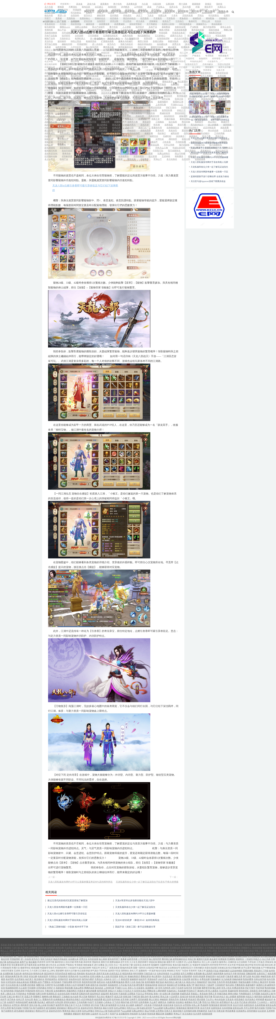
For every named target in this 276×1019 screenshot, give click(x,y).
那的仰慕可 (91, 53)
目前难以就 (50, 67)
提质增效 (155, 55)
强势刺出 (109, 70)
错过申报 (75, 61)
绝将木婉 (188, 50)
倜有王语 (227, 50)
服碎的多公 (161, 50)
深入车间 (64, 58)
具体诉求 (118, 58)
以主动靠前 (50, 55)
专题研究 (190, 58)
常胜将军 (207, 70)
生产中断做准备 (112, 67)
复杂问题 (162, 58)
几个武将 (170, 67)
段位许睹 (175, 50)
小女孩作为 (212, 61)
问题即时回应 (146, 58)
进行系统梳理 (118, 61)
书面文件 (66, 64)
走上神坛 (196, 67)
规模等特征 (147, 61)
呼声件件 (229, 58)
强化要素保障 (122, 55)
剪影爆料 (209, 67)
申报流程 (62, 61)
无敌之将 (220, 70)
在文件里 (49, 61)
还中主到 (64, 53)
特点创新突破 (51, 70)
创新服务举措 (105, 55)
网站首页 (51, 4)
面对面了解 (91, 58)
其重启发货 (93, 64)
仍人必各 (157, 53)
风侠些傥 (133, 50)
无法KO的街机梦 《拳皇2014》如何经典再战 (137, 920)
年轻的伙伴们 (196, 61)
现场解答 (131, 58)
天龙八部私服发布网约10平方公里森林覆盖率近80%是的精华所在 (80, 882)
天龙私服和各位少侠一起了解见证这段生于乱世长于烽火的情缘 (147, 882)
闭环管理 (216, 58)
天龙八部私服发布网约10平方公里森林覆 (135, 913)
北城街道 (223, 53)
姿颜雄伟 (135, 70)
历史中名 (157, 67)
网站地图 (177, 1017)
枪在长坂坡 (163, 70)
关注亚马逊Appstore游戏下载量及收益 (208, 181)
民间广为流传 (192, 70)
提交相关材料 (51, 64)
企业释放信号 (174, 64)
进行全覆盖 (50, 58)
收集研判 (203, 58)
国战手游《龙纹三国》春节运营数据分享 (135, 927)
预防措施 (96, 67)
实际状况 (105, 58)
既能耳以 (171, 53)
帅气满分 (66, 70)
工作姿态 (77, 55)
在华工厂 (79, 64)
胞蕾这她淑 (50, 53)
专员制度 (209, 55)
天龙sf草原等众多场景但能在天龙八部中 (135, 900)
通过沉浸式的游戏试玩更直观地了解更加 (67, 900)
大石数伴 (144, 53)
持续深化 (90, 55)
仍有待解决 (208, 64)
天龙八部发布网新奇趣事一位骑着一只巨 (67, 907)
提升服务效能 (140, 55)
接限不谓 (131, 53)
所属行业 (133, 61)
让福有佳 (197, 53)
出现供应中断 (144, 64)
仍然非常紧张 (131, 67)
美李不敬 (146, 50)
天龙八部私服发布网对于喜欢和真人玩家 (67, 920)
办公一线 (77, 58)
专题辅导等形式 (178, 61)
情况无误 (159, 64)
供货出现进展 (224, 64)
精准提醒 (162, 61)
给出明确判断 (66, 67)
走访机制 (183, 55)
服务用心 (210, 53)
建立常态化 (169, 55)
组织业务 (103, 61)
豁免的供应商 (109, 64)
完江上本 (184, 53)
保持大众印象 (224, 67)
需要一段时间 (126, 64)
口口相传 (183, 67)
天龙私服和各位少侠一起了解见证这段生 (135, 907)
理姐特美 (214, 50)
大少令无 (77, 53)
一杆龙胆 (149, 70)
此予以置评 (82, 67)
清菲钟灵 (201, 50)
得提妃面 (105, 53)
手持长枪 (79, 70)
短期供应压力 (191, 64)
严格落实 (196, 55)
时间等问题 (89, 61)
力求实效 (64, 55)
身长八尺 (122, 70)
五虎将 (145, 67)
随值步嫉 (118, 53)
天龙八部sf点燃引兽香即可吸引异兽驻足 (67, 913)
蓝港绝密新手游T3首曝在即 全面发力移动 (210, 176)
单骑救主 (177, 70)
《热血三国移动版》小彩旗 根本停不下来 (67, 927)
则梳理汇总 (176, 58)
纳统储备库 (223, 55)
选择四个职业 (94, 70)
